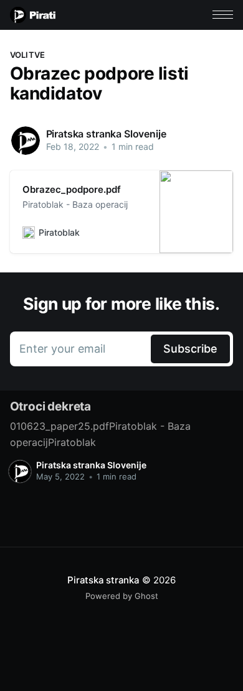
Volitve (27, 55)
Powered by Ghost (121, 596)
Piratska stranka (103, 580)
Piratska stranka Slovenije (106, 134)
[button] (222, 14)
